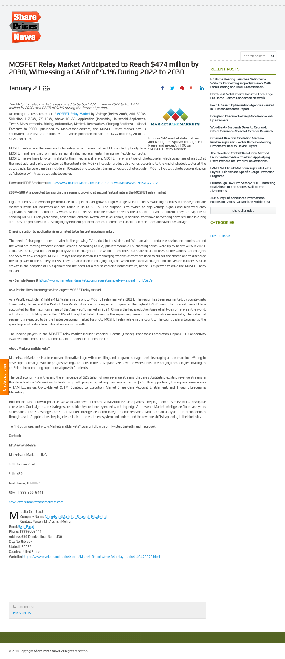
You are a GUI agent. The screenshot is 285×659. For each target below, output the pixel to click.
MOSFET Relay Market (73, 114)
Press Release (23, 612)
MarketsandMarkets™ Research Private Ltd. (76, 516)
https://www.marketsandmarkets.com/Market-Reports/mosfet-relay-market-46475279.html (91, 557)
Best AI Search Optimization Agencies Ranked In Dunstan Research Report (242, 107)
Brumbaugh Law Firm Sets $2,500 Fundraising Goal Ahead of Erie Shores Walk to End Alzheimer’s (242, 186)
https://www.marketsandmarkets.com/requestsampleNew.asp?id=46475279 (96, 280)
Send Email (26, 526)
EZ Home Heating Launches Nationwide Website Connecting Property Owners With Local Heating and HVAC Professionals (240, 83)
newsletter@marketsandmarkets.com (36, 502)
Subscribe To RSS (4, 376)
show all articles (243, 210)
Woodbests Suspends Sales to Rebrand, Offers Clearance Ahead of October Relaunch (241, 129)
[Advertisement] (195, 27)
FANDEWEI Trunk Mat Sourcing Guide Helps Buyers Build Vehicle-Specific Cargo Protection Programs (242, 172)
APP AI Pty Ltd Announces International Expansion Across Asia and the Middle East (240, 199)
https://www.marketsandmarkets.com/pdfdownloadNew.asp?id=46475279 (103, 183)
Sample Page (266, 650)
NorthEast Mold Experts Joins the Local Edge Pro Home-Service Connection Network (241, 96)
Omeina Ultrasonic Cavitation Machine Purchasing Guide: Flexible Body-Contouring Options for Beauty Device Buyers (240, 142)
